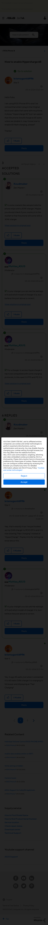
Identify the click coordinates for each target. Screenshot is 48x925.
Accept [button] (24, 481)
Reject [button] (24, 475)
